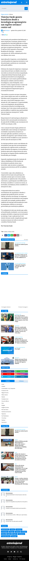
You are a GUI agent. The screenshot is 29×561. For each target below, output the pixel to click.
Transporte (21, 534)
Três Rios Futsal (6, 536)
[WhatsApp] (6, 34)
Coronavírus (5, 531)
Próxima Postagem (22, 307)
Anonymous (9, 493)
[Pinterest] (14, 235)
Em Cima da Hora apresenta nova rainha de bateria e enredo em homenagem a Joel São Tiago (21, 318)
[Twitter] (5, 34)
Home (5, 559)
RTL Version (22, 559)
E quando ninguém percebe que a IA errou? (20, 266)
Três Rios (4, 418)
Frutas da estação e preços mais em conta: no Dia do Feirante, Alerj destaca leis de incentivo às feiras (21, 456)
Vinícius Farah (11, 231)
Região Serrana (5, 407)
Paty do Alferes (5, 401)
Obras (3, 534)
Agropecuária (5, 529)
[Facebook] (3, 34)
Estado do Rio (5, 390)
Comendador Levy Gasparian (8, 388)
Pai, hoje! (17, 349)
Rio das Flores (5, 409)
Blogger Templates (17, 556)
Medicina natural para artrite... (21, 245)
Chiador (3, 386)
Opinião (9, 534)
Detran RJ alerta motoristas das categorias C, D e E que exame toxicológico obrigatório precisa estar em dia (21, 469)
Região (3, 405)
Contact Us (15, 559)
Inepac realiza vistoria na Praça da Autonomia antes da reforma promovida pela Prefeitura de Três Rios (21, 481)
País (3, 403)
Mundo (3, 397)
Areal (3, 384)
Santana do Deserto (6, 411)
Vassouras (4, 422)
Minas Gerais (5, 394)
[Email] (18, 235)
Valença (3, 420)
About (9, 559)
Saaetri (14, 534)
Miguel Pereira (5, 392)
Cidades (8, 381)
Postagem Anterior (6, 307)
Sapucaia (4, 413)
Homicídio (23, 531)
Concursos (18, 529)
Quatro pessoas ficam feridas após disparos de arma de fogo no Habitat (21, 361)
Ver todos (26, 239)
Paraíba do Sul (5, 399)
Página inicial (4, 14)
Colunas (11, 14)
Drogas (11, 531)
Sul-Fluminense (5, 416)
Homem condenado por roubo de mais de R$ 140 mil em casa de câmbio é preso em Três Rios (21, 330)
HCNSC (17, 531)
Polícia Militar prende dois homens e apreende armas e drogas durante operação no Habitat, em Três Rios (21, 445)
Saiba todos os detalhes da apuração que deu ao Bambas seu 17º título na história (21, 341)
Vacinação (14, 536)
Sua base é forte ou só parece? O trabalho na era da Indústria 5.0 (21, 256)
